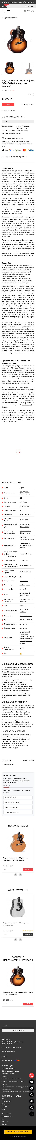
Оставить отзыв (28, 760)
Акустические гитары (11, 18)
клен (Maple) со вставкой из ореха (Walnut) (26, 546)
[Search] (3, 11)
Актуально (6, 1113)
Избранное (5, 1104)
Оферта (4, 1084)
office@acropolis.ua (8, 1051)
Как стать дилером (8, 1068)
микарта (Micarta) (26, 554)
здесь (29, 716)
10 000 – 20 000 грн (12, 802)
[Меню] (8, 11)
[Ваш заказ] (25, 11)
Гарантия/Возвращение (15, 157)
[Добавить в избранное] (29, 94)
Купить (8, 104)
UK (3, 1056)
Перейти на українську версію (18, 1131)
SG (21, 498)
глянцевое (23, 624)
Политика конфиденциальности (13, 1081)
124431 (5, 934)
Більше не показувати (18, 1136)
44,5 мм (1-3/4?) (25, 571)
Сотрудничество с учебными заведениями (16, 1091)
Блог (27, 6)
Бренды (4, 1124)
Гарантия (5, 1076)
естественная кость (26, 565)
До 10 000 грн (10, 797)
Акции (4, 1116)
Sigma (22, 488)
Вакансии (5, 1121)
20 (21, 577)
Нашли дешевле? (28, 104)
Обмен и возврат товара (10, 1071)
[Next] (20, 874)
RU (6, 1056)
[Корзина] (32, 11)
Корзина (4, 1106)
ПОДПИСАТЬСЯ (18, 1030)
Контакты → (7, 1039)
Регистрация (6, 1101)
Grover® (22, 605)
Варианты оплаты (12, 138)
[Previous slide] (5, 41)
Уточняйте (28, 934)
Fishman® (28, 405)
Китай (22, 648)
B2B (32, 6)
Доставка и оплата (8, 1073)
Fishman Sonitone (26, 616)
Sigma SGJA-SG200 (26, 331)
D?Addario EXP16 (26, 620)
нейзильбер (24, 581)
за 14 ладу (23, 502)
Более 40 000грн (12, 812)
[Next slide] (31, 41)
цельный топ (24, 519)
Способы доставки (14, 117)
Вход (3, 1098)
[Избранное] (28, 11)
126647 (5, 869)
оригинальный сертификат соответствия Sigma (27, 634)
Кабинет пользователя (11, 1096)
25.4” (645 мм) (24, 506)
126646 (5, 1004)
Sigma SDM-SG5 (8, 333)
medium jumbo (25, 585)
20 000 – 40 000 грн (12, 807)
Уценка (9, 1116)
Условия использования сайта (12, 1079)
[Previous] (15, 874)
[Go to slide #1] (10, 68)
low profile (23, 589)
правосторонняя (25, 514)
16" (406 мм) (24, 560)
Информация (7, 1066)
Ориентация (7, 110)
